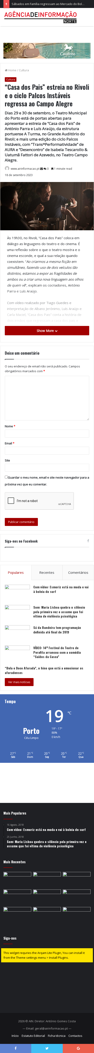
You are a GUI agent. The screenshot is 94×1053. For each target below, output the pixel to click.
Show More (46, 330)
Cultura (24, 70)
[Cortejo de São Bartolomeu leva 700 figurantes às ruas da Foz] (17, 897)
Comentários (78, 572)
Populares (16, 572)
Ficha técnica (56, 1036)
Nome (10, 426)
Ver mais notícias (19, 682)
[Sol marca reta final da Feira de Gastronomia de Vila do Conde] (17, 880)
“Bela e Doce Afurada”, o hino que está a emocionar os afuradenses (44, 670)
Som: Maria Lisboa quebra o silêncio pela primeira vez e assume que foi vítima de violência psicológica (59, 611)
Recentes (46, 572)
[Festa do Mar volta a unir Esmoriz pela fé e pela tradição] (47, 897)
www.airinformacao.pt (25, 169)
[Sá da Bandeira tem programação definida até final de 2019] (17, 633)
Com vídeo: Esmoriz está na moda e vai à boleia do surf (61, 589)
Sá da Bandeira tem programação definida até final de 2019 (57, 629)
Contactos (75, 1036)
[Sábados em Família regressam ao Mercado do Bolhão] (77, 880)
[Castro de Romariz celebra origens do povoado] (47, 915)
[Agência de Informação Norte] (41, 17)
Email (9, 443)
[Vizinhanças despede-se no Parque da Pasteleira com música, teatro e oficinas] (77, 897)
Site (7, 460)
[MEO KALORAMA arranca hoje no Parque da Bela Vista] (47, 880)
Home (12, 70)
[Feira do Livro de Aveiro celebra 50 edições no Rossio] (17, 915)
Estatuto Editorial (33, 1036)
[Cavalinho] (47, 44)
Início (15, 1036)
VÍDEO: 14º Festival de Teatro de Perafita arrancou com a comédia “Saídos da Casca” (57, 652)
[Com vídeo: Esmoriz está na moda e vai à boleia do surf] (17, 593)
